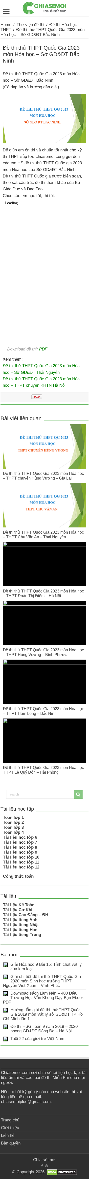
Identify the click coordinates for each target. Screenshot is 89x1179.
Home (5, 24)
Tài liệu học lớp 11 (21, 862)
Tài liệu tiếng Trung (22, 934)
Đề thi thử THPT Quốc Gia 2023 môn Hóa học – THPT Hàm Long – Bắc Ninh (43, 711)
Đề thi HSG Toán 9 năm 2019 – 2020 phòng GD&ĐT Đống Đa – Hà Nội (44, 1028)
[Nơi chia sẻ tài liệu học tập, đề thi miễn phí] (44, 7)
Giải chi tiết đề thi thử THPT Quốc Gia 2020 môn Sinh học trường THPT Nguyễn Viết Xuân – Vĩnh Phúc (42, 981)
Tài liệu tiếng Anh (20, 919)
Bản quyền (11, 1143)
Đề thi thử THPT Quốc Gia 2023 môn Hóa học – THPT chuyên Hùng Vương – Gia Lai (43, 475)
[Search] (78, 794)
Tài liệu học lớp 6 (20, 837)
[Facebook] (42, 1166)
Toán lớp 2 (13, 822)
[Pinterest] (46, 1166)
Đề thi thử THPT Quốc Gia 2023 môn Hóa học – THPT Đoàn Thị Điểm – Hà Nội (43, 593)
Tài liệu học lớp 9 (20, 852)
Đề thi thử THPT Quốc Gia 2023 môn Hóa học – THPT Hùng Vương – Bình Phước (43, 652)
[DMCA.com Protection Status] (62, 1172)
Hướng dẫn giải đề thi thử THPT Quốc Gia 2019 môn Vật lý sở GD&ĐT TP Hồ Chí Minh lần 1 (43, 1014)
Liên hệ (7, 1135)
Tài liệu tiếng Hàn (20, 929)
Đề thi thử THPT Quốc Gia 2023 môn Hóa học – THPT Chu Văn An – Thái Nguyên (43, 534)
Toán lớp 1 (13, 817)
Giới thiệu (10, 1127)
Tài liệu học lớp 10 (21, 857)
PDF (43, 349)
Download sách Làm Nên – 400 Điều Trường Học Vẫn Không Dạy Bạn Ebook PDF (43, 998)
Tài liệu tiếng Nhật (21, 924)
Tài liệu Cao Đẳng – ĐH (25, 914)
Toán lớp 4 (13, 832)
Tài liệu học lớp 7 (20, 842)
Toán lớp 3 (13, 827)
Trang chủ (10, 1120)
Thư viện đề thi (30, 24)
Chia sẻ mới (44, 1159)
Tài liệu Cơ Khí (17, 909)
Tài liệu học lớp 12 (21, 867)
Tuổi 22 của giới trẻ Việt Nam (37, 1038)
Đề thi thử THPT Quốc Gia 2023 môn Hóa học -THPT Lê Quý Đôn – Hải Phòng (44, 769)
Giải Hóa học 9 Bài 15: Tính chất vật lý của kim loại (46, 966)
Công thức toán (18, 876)
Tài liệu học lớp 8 (20, 847)
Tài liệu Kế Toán (18, 904)
